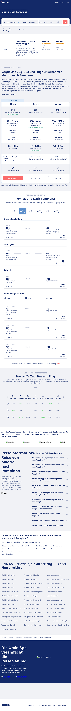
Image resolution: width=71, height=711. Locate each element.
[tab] (14, 298)
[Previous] (7, 397)
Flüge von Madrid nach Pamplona (48, 549)
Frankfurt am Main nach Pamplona (13, 608)
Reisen (10, 638)
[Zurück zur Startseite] (5, 2)
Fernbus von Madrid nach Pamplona (49, 546)
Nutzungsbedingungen (46, 705)
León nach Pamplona (54, 617)
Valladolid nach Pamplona (33, 621)
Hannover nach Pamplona (33, 612)
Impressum (31, 705)
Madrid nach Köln (7, 583)
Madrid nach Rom (7, 587)
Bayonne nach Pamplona (33, 625)
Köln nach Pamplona (31, 608)
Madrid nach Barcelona (32, 587)
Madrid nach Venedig (54, 600)
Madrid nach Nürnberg (9, 600)
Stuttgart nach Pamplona (55, 608)
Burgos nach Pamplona (9, 621)
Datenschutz (62, 705)
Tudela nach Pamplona (9, 625)
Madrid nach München (32, 575)
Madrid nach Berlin (8, 575)
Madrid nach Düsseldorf (9, 592)
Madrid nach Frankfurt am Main (58, 579)
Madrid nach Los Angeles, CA (34, 592)
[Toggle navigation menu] (68, 2)
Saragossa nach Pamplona (33, 617)
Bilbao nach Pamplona (54, 612)
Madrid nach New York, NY (33, 583)
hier (58, 364)
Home (3, 638)
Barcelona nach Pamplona (10, 612)
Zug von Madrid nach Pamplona (13, 549)
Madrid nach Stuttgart (54, 583)
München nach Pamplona (56, 604)
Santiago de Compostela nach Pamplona (15, 617)
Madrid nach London (54, 575)
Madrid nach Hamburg (9, 579)
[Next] (64, 211)
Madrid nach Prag (53, 596)
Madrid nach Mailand (54, 592)
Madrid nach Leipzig (31, 596)
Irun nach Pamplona (8, 629)
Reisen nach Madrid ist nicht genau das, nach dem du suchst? (18, 553)
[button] (43, 22)
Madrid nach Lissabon (9, 604)
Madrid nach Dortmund (32, 600)
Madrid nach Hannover (9, 596)
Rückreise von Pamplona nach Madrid (15, 546)
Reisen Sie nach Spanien (23, 638)
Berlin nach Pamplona (31, 604)
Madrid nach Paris (30, 579)
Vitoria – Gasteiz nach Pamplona (58, 621)
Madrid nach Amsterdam (55, 587)
